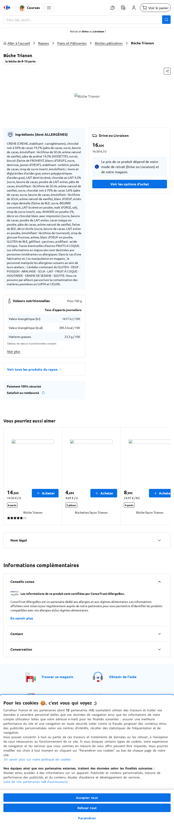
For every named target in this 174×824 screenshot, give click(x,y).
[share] (167, 71)
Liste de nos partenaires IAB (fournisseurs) (35, 782)
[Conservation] (159, 649)
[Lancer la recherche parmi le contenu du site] (166, 20)
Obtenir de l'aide (122, 676)
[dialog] (87, 759)
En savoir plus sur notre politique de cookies (37, 759)
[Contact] (159, 634)
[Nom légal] (159, 540)
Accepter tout (87, 798)
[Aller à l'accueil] (7, 7)
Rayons (43, 43)
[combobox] (87, 19)
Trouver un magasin (57, 676)
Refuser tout (87, 808)
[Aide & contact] (112, 7)
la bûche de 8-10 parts (20, 61)
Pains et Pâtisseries (72, 43)
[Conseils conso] (159, 581)
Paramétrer (87, 818)
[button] (48, 7)
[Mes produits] (123, 7)
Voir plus (13, 351)
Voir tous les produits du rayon (32, 369)
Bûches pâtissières (109, 43)
